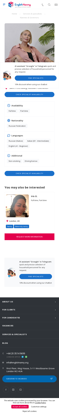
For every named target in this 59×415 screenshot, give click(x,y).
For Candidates (11, 317)
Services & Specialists (14, 334)
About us (7, 301)
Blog (5, 343)
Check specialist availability (29, 94)
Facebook (6, 390)
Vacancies (7, 325)
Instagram (13, 390)
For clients (8, 309)
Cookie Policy (40, 402)
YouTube (20, 390)
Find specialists (35, 78)
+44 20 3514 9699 (15, 353)
